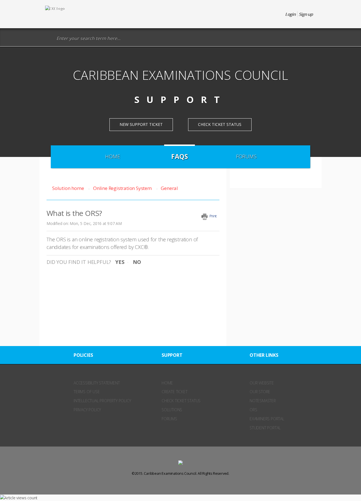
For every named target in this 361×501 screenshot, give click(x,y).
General (169, 188)
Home (112, 156)
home (167, 383)
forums (169, 418)
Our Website (262, 383)
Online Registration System (122, 188)
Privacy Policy (87, 409)
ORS (253, 409)
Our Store (260, 391)
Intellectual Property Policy (102, 400)
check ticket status (181, 400)
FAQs (179, 156)
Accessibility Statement (97, 383)
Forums (246, 156)
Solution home (68, 188)
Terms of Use (87, 391)
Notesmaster (263, 400)
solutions (172, 409)
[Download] (170, 180)
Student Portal (265, 427)
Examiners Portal (267, 418)
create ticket (174, 391)
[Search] (49, 38)
